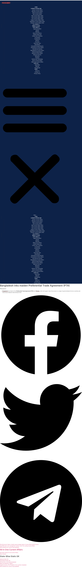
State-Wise (37, 64)
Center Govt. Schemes (37, 36)
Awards (37, 30)
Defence (37, 40)
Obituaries (37, 56)
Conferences (37, 38)
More (36, 69)
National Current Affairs (37, 53)
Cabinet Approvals (37, 34)
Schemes (37, 57)
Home (36, 216)
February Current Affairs (37, 11)
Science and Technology (37, 59)
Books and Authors (37, 33)
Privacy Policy (37, 73)
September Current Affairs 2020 (37, 21)
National (37, 66)
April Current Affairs (37, 14)
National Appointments (37, 51)
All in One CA (36, 233)
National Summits (37, 54)
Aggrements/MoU (37, 28)
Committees (37, 37)
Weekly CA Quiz (36, 235)
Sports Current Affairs (37, 60)
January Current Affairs (37, 10)
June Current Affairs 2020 (37, 17)
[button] (35, 145)
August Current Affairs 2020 (37, 20)
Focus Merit (6, 3)
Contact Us (37, 72)
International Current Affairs (37, 47)
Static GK (36, 63)
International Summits (37, 49)
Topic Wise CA (36, 27)
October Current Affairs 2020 (37, 232)
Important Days (37, 43)
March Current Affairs (37, 12)
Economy (37, 41)
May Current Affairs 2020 (37, 15)
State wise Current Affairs (37, 271)
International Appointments (37, 46)
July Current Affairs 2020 (37, 18)
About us (37, 70)
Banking (37, 31)
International (37, 277)
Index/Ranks (37, 44)
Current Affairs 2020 (36, 8)
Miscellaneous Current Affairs (37, 50)
